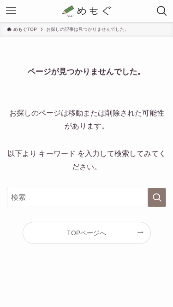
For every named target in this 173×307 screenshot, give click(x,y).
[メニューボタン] (11, 11)
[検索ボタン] (162, 11)
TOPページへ (86, 233)
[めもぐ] (87, 11)
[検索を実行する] (157, 197)
